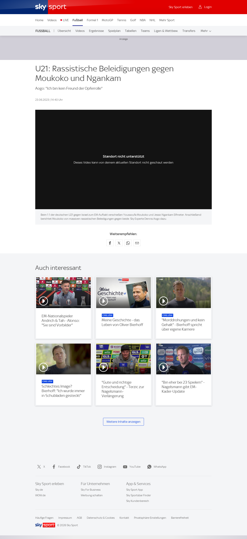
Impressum (65, 517)
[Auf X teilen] (119, 243)
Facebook (64, 466)
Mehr (204, 31)
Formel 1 (92, 20)
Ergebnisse (96, 31)
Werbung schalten (92, 495)
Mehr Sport (167, 20)
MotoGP (107, 20)
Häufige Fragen (44, 517)
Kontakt (124, 517)
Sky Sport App (134, 489)
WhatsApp (160, 466)
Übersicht (64, 31)
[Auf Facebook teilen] (110, 243)
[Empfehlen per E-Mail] (137, 243)
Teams (145, 31)
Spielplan (114, 31)
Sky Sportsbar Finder (138, 495)
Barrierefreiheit (180, 517)
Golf (133, 20)
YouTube (134, 466)
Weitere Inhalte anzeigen (123, 421)
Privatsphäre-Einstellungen (150, 517)
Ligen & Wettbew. (166, 31)
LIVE (66, 20)
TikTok (87, 466)
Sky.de (39, 489)
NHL (153, 20)
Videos (52, 20)
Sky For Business (91, 489)
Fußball (78, 20)
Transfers (188, 31)
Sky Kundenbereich (137, 501)
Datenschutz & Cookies (101, 517)
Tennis (121, 20)
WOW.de (40, 495)
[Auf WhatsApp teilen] (128, 243)
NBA (143, 20)
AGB (79, 517)
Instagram (110, 466)
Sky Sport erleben (181, 7)
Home (39, 20)
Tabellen (131, 31)
